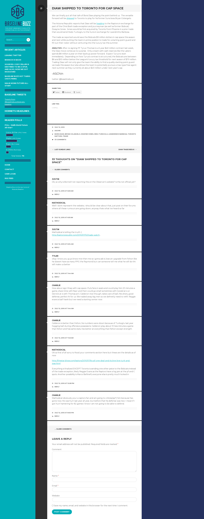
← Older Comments (63, 429)
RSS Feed (9, 178)
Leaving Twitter (13, 55)
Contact (9, 169)
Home (7, 165)
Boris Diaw (59, 134)
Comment (57, 449)
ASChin (57, 130)
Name (55, 476)
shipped (70, 18)
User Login (10, 174)
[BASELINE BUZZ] (18, 12)
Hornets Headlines (17, 111)
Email (55, 486)
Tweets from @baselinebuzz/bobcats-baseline (15, 102)
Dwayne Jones (87, 134)
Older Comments (62, 169)
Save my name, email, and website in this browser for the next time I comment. (91, 505)
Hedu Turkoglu (101, 134)
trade (65, 136)
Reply (57, 194)
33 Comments (60, 139)
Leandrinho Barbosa (118, 134)
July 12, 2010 (60, 127)
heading (100, 23)
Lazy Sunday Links (62, 149)
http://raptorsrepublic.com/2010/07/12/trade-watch (76, 235)
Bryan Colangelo (72, 134)
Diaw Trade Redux (126, 149)
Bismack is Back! (13, 60)
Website (56, 496)
